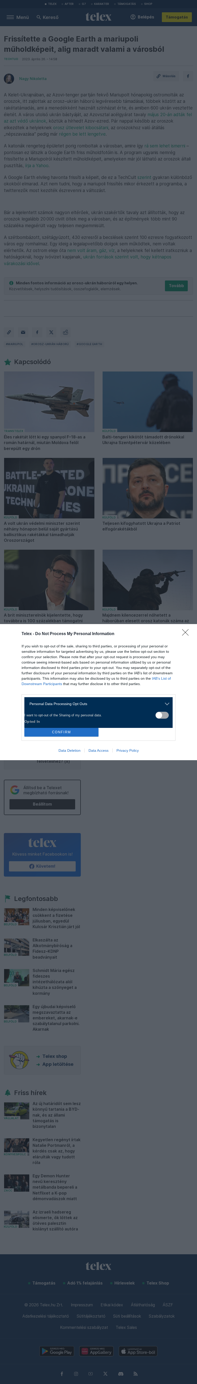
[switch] (162, 715)
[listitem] (96, 704)
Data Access (98, 750)
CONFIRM (61, 732)
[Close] (187, 634)
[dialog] (98, 692)
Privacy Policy (127, 750)
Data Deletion (69, 750)
